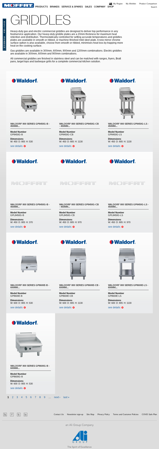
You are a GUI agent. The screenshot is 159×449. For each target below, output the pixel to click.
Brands (54, 7)
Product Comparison (148, 4)
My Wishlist (131, 4)
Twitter (18, 414)
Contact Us (59, 414)
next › (57, 397)
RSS (5, 414)
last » (66, 397)
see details (16, 146)
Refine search (4, 35)
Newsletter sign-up (75, 414)
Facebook (12, 414)
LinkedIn (25, 414)
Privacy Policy (104, 414)
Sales (88, 7)
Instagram (32, 414)
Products (41, 7)
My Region (118, 4)
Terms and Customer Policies (126, 414)
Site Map (90, 414)
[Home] (18, 5)
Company (99, 7)
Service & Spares (72, 7)
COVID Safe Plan (149, 414)
